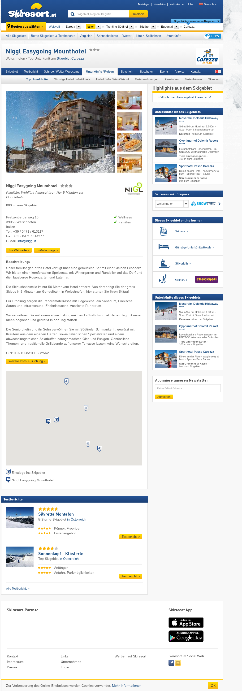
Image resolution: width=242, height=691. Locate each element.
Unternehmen (71, 662)
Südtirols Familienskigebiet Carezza (182, 97)
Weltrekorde (177, 4)
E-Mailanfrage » (47, 250)
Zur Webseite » (19, 250)
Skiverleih (127, 71)
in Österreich (76, 519)
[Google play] (186, 641)
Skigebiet (12, 71)
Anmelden (164, 397)
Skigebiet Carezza (70, 58)
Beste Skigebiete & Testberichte (53, 36)
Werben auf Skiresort (130, 656)
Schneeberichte (107, 36)
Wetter (126, 36)
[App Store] (186, 628)
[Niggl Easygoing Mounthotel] (60, 132)
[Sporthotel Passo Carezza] (166, 173)
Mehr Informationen (127, 685)
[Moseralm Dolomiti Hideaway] (166, 126)
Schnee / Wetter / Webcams (61, 71)
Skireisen (214, 79)
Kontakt (195, 71)
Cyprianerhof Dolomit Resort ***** (198, 142)
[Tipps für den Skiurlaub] (212, 36)
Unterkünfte (173, 36)
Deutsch (209, 4)
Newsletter (160, 4)
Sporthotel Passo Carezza (196, 166)
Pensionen (172, 79)
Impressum (15, 662)
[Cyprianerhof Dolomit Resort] (166, 148)
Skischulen (146, 71)
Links (65, 656)
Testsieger (144, 4)
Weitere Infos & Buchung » (27, 361)
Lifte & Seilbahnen (148, 36)
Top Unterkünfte (37, 79)
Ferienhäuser (193, 79)
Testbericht (31, 71)
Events (164, 71)
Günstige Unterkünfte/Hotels (72, 79)
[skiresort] (32, 11)
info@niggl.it (26, 241)
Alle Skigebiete (16, 36)
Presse (12, 667)
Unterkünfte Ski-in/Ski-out (112, 79)
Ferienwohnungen (147, 79)
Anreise (180, 71)
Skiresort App (181, 610)
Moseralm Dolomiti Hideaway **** (198, 120)
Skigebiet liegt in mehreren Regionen (194, 21)
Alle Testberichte (16, 588)
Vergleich (86, 36)
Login (65, 667)
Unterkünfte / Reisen (100, 71)
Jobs (190, 4)
